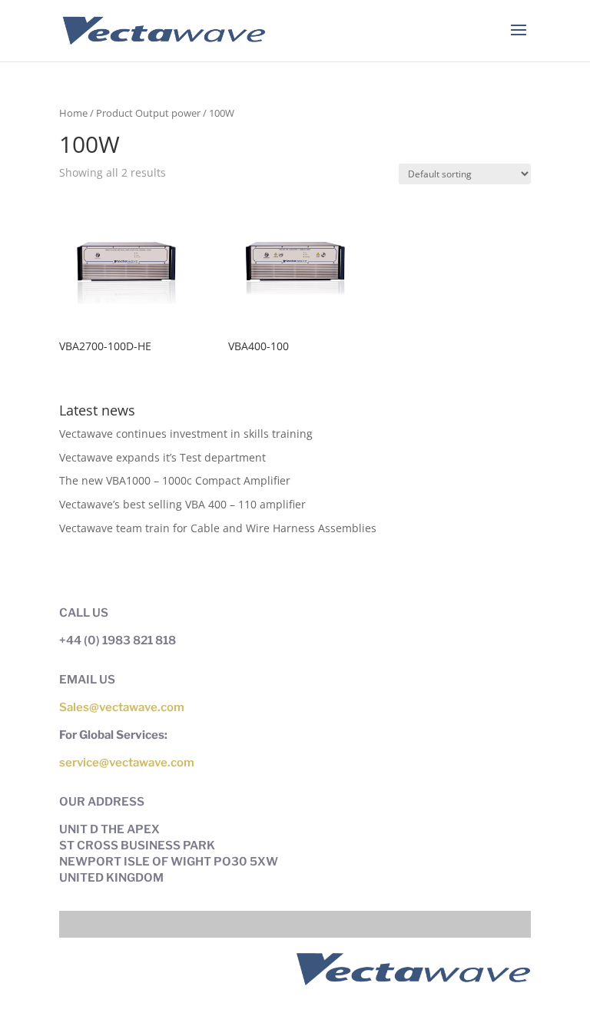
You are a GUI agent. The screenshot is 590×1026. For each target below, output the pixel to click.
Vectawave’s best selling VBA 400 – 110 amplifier (182, 504)
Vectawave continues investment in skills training (186, 433)
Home (73, 113)
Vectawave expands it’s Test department (162, 457)
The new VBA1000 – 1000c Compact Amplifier (174, 480)
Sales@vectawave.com (121, 707)
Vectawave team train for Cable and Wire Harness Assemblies (217, 528)
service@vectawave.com (126, 763)
